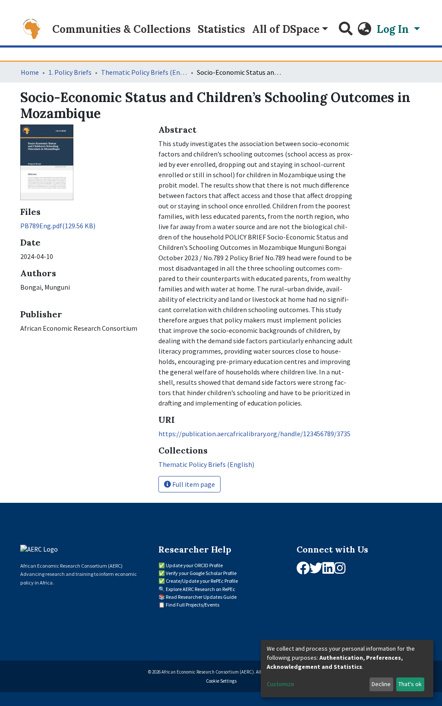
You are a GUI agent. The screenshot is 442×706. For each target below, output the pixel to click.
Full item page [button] (193, 484)
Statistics (221, 29)
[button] (364, 29)
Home (30, 72)
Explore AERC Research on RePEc (200, 589)
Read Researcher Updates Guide (201, 597)
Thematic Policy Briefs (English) (144, 72)
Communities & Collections (121, 29)
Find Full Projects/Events (192, 604)
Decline (381, 684)
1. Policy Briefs (70, 72)
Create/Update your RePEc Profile (202, 581)
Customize (280, 684)
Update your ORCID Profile (194, 565)
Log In (394, 29)
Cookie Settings (221, 681)
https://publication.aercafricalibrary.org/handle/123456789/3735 (254, 433)
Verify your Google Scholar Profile (201, 573)
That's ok (410, 684)
